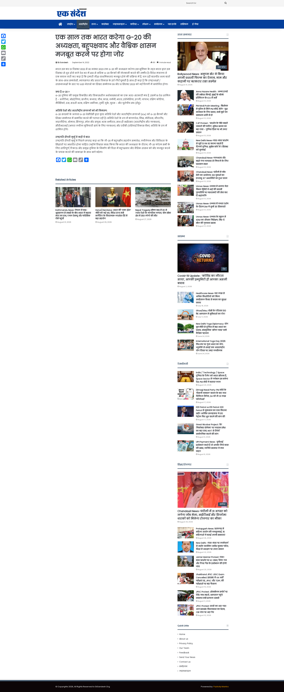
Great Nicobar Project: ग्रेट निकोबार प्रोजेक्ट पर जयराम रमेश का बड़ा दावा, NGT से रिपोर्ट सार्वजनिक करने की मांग (211, 429)
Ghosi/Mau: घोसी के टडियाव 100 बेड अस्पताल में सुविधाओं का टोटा (211, 312)
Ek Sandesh (63, 62)
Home (182, 634)
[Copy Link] (3, 58)
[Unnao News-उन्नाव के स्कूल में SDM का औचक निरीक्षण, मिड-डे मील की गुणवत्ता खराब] (186, 220)
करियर (133, 24)
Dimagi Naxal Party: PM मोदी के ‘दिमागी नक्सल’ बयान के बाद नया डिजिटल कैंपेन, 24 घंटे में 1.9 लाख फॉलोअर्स (211, 394)
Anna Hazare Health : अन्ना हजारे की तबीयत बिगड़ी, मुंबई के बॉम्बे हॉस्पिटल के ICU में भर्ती (212, 94)
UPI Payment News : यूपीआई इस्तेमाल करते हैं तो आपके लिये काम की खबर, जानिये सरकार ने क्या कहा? (212, 446)
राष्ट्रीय (70, 24)
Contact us (185, 661)
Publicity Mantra (221, 686)
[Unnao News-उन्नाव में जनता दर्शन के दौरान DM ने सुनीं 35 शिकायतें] (186, 207)
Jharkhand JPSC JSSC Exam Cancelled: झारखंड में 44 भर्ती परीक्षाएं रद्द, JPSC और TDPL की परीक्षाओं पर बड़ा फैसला (210, 579)
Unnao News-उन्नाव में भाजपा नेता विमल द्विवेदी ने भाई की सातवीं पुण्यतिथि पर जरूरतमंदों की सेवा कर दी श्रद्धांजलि (212, 191)
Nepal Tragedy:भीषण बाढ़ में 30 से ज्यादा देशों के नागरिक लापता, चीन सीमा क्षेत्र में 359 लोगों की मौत (153, 213)
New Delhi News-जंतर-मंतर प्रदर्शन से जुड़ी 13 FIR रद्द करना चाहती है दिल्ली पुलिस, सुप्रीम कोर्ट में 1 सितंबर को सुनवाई (212, 145)
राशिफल (184, 24)
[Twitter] (3, 41)
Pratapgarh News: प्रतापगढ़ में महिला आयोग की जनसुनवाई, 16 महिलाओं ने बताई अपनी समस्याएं (210, 531)
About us (183, 638)
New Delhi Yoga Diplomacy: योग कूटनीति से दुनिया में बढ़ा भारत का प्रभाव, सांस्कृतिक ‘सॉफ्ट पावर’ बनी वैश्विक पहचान (212, 328)
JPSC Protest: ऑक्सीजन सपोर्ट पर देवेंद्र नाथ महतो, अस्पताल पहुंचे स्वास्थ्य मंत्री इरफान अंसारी (211, 594)
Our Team (184, 648)
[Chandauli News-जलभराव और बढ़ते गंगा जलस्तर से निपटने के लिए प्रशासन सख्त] (186, 161)
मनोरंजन (158, 24)
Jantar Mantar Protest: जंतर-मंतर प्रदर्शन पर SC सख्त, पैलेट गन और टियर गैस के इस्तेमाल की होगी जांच (211, 562)
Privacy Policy (186, 643)
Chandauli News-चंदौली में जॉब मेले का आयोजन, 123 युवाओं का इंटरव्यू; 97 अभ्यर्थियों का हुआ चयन (211, 175)
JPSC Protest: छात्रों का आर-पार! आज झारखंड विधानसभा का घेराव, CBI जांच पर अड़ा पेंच (211, 609)
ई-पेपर (195, 24)
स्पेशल (145, 24)
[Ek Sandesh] (71, 13)
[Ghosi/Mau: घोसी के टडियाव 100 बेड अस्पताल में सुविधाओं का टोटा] (186, 314)
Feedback (184, 652)
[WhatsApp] (3, 47)
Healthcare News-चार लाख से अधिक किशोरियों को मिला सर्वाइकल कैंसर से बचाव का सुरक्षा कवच (211, 298)
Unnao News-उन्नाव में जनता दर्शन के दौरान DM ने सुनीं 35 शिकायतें (212, 205)
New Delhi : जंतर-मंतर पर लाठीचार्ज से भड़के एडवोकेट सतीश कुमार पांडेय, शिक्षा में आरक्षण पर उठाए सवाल (212, 546)
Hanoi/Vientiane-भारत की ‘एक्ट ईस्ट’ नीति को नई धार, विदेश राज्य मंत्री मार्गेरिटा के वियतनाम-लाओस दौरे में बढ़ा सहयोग (113, 214)
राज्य (94, 24)
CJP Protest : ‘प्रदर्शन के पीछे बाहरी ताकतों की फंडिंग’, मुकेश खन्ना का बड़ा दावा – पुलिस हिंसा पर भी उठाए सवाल (212, 128)
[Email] (3, 53)
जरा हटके (172, 24)
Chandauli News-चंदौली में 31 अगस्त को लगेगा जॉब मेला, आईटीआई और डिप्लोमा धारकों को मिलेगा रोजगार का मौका (202, 514)
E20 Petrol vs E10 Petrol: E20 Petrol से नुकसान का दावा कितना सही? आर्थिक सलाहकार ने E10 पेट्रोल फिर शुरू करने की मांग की (211, 412)
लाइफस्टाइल (119, 24)
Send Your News (187, 657)
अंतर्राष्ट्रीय (83, 24)
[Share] (3, 64)
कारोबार (105, 24)
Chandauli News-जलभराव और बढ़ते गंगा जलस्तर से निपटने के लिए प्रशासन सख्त (212, 160)
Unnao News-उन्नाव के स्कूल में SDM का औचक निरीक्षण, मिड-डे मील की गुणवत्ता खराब (211, 219)
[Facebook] (3, 36)
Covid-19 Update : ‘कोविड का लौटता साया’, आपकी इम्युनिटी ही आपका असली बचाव (202, 279)
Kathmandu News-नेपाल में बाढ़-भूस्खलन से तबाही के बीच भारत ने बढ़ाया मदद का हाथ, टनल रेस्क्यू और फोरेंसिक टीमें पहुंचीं (73, 214)
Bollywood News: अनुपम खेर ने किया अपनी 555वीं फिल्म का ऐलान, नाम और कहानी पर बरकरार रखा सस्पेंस (202, 77)
